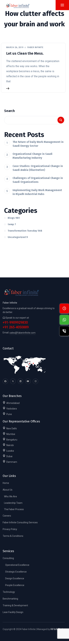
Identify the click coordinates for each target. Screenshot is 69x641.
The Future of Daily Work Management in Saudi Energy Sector (38, 143)
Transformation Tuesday (25, 230)
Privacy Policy (10, 529)
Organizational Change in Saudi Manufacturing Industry (32, 155)
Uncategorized (18, 237)
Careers (7, 515)
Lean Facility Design (13, 612)
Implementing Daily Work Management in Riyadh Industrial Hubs (37, 192)
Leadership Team (13, 503)
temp (12, 224)
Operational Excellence (17, 565)
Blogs (14, 217)
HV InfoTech (57, 629)
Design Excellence (14, 578)
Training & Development (15, 605)
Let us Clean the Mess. (25, 53)
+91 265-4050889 (16, 327)
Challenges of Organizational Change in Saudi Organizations (38, 179)
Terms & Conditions (13, 536)
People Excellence (14, 585)
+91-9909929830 (15, 322)
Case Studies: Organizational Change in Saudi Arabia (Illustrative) (38, 168)
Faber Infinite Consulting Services (20, 522)
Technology (9, 592)
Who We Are (10, 496)
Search (9, 111)
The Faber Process (14, 509)
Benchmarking (10, 598)
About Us (7, 489)
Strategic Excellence (16, 571)
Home (6, 483)
